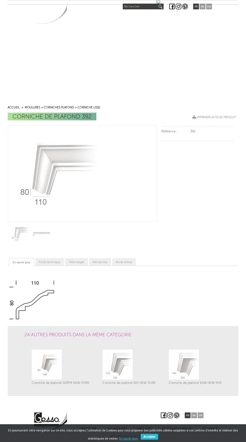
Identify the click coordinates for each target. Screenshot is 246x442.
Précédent (31, 347)
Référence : (169, 131)
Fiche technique (49, 262)
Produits (80, 17)
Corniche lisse (89, 107)
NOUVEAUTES (108, 16)
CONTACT (198, 17)
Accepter (149, 436)
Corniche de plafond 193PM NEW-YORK (60, 383)
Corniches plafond (59, 107)
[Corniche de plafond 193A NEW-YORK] (196, 365)
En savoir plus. (128, 438)
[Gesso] (50, 14)
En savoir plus (21, 262)
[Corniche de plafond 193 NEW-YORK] (129, 365)
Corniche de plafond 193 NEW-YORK (129, 383)
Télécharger (76, 262)
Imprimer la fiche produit (216, 117)
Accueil (14, 107)
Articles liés (100, 262)
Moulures (32, 107)
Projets (133, 17)
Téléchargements (165, 17)
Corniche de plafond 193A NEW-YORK (196, 383)
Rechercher (131, 6)
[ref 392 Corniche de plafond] (20, 233)
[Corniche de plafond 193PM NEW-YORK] (60, 365)
